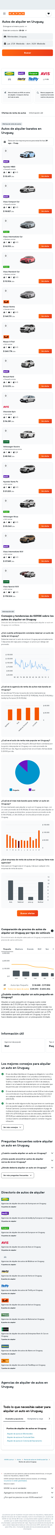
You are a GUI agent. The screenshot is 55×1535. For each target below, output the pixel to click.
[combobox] (15, 26)
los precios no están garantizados (15, 1481)
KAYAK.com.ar (9, 1459)
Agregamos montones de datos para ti (21, 1492)
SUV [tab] (39, 949)
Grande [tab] (30, 949)
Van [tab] (47, 949)
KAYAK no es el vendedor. (15, 1488)
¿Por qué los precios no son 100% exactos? (23, 1497)
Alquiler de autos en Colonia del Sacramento (24, 1441)
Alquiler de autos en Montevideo (20, 1434)
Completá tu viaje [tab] (35, 1419)
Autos (19, 1459)
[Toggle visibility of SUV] (32, 789)
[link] (27, 913)
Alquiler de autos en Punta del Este (20, 1437)
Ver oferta (45, 176)
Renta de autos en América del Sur (36, 1459)
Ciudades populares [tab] (14, 1419)
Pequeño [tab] (7, 949)
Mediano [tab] (19, 949)
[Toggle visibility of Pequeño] (14, 789)
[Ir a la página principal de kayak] (17, 13)
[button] (4, 13)
